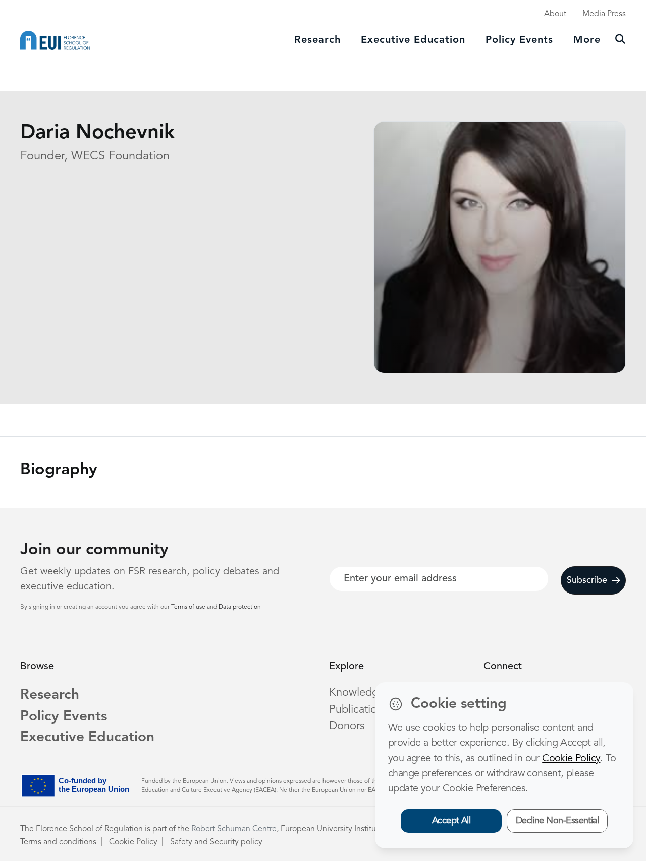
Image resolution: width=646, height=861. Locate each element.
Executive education (413, 40)
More (587, 40)
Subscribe (587, 580)
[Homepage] (55, 40)
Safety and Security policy (216, 842)
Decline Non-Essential (557, 820)
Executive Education (87, 738)
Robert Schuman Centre (234, 829)
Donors (346, 726)
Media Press (604, 14)
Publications (358, 709)
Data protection (240, 607)
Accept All (451, 820)
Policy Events (519, 40)
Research (317, 40)
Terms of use (189, 607)
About (555, 14)
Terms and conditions (58, 842)
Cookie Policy (133, 842)
